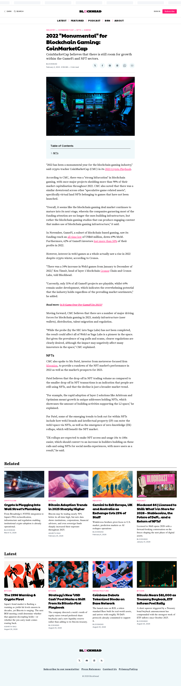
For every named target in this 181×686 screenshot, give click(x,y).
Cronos (105, 271)
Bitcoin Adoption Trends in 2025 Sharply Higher (67, 506)
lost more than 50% (105, 241)
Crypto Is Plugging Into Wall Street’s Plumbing (22, 506)
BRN (107, 20)
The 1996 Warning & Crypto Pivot (20, 597)
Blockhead (51, 64)
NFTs (78, 30)
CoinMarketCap (66, 30)
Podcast (94, 20)
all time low (75, 237)
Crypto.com (10, 501)
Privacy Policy (128, 669)
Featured (77, 20)
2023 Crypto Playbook (118, 169)
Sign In (157, 11)
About (119, 20)
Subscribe (170, 11)
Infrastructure (101, 591)
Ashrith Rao (54, 533)
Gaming (87, 30)
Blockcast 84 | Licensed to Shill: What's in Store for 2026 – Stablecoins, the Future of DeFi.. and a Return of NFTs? (156, 512)
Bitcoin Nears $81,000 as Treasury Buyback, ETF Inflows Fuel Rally (156, 599)
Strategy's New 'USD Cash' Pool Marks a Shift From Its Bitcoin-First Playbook (66, 601)
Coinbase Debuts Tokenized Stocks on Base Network (109, 599)
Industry (51, 30)
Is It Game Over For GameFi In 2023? (81, 305)
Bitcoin (52, 501)
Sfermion (52, 365)
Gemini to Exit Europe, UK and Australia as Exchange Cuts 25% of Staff (112, 510)
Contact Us (110, 669)
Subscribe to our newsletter (61, 669)
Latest (62, 20)
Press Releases (91, 669)
